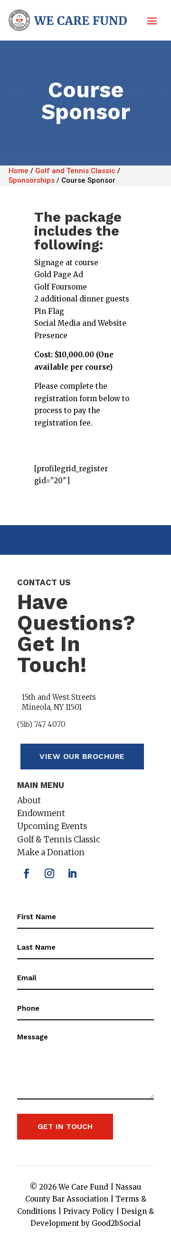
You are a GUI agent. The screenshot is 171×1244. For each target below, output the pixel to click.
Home (18, 170)
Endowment (41, 813)
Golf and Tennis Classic (75, 170)
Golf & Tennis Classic (58, 839)
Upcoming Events (52, 826)
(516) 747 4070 (41, 724)
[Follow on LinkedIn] (72, 873)
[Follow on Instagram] (49, 873)
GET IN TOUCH (65, 1126)
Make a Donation (51, 852)
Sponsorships (32, 180)
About (29, 800)
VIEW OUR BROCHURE (82, 756)
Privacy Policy (88, 1211)
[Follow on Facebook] (26, 873)
